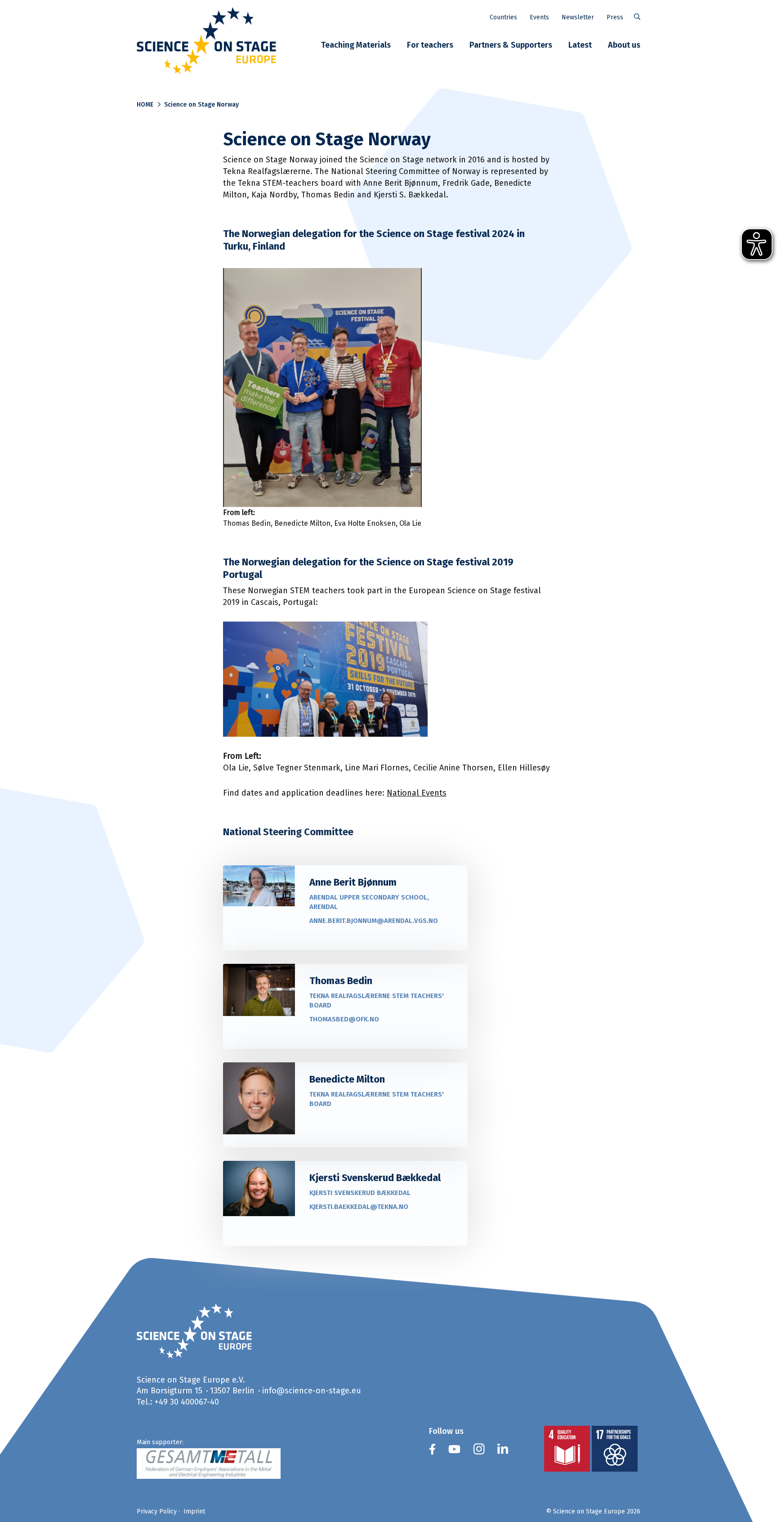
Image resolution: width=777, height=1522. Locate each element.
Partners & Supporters (510, 44)
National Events (417, 792)
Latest (580, 44)
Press (615, 17)
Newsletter (578, 17)
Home (145, 104)
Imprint (194, 1511)
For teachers (430, 44)
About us (624, 44)
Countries (503, 17)
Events (539, 17)
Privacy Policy (157, 1511)
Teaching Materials (356, 44)
